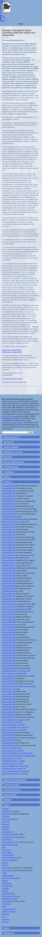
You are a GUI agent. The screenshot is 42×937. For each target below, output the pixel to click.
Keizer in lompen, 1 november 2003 (14, 673)
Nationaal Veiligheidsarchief (13, 462)
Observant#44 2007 (9, 601)
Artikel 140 (5, 824)
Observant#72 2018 (9, 519)
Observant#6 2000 (8, 732)
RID (3, 916)
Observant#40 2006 (9, 619)
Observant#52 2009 (9, 578)
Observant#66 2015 (9, 537)
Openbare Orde (7, 886)
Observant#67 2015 (9, 534)
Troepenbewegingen (11, 467)
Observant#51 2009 (9, 581)
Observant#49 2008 (9, 586)
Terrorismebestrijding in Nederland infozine (16, 604)
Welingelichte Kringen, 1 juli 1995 (13, 761)
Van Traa (5, 922)
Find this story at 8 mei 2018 (12, 378)
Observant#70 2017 (9, 527)
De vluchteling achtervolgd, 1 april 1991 (15, 771)
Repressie (5, 914)
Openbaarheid (8, 442)
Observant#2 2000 (8, 743)
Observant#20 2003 (9, 678)
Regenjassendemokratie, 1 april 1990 (15, 774)
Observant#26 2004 (9, 658)
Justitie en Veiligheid (11, 447)
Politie (4, 906)
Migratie (5, 881)
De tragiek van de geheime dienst (13, 837)
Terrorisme (5, 919)
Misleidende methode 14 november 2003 (16, 671)
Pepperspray (6, 904)
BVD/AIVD (5, 829)
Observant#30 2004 (9, 648)
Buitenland (5, 827)
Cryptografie (6, 834)
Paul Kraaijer (6, 901)
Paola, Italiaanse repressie (11, 896)
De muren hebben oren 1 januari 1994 (15, 766)
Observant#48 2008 (9, 588)
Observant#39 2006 (9, 622)
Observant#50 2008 (9, 583)
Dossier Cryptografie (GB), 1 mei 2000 (15, 727)
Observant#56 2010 (9, 568)
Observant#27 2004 (9, 655)
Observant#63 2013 (9, 545)
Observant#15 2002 (9, 696)
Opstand (5, 891)
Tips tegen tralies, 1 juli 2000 (12, 722)
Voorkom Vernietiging (11, 785)
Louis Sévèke (6, 870)
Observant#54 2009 (9, 573)
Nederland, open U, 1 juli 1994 (12, 763)
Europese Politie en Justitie (11, 857)
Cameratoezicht (7, 832)
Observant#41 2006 (9, 617)
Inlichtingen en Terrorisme (13, 452)
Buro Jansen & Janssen (10, 416)
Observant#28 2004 (9, 653)
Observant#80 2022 (9, 496)
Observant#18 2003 (9, 683)
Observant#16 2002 (9, 694)
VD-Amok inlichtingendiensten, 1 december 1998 (18, 756)
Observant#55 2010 (9, 570)
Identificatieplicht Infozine (10, 591)
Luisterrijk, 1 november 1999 (12, 748)
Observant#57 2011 (9, 563)
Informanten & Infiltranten (10, 878)
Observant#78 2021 (9, 501)
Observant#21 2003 (9, 676)
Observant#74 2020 (9, 511)
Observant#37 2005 (9, 630)
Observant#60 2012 (9, 552)
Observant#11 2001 (9, 707)
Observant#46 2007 (9, 596)
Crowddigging (8, 472)
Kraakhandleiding (9, 795)
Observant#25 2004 (9, 660)
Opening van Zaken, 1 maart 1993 (14, 768)
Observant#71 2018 (9, 524)
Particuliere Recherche (10, 899)
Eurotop (5, 865)
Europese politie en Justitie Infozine (14, 565)
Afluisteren (5, 816)
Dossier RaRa (7, 852)
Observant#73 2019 (9, 514)
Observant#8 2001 (8, 714)
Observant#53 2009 (9, 575)
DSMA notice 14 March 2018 (12, 352)
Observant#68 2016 (9, 532)
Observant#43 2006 (9, 612)
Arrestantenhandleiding (10, 516)
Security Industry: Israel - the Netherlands (16, 555)
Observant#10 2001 (9, 709)
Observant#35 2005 (9, 635)
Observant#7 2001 (8, 717)
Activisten (5, 808)
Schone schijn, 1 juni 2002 (11, 689)
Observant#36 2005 (9, 632)
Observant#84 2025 (9, 486)
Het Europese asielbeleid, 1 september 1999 (17, 753)
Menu (21, 24)
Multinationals (7, 883)
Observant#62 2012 (9, 547)
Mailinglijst (7, 800)
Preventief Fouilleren (9, 909)
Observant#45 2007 (9, 599)
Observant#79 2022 (9, 498)
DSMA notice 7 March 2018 (11, 350)
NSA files (6, 477)
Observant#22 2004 (9, 668)
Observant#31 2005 (9, 645)
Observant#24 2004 (9, 663)
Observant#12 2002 (9, 704)
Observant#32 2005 (9, 642)
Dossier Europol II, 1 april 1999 (12, 750)
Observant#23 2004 (9, 666)
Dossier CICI (6, 850)
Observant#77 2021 (9, 504)
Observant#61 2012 (9, 550)
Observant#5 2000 (8, 735)
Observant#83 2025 (9, 488)
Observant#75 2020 (9, 509)
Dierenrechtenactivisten (10, 845)
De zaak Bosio (7, 839)
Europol (4, 863)
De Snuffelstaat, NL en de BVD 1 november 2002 (19, 686)
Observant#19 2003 (9, 681)
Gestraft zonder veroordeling (12, 624)
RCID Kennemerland (9, 911)
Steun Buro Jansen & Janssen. (12, 422)
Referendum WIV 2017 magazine (13, 522)
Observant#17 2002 (9, 691)
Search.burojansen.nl (11, 437)
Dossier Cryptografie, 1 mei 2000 (13, 725)
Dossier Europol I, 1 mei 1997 (12, 758)
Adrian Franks (7, 814)
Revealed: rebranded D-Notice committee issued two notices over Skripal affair (18, 32)
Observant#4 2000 (8, 738)
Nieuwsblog (7, 457)
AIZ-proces (6, 821)
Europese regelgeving (9, 860)
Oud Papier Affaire (8, 893)
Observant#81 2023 (9, 493)
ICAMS (4, 873)
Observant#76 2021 (9, 506)
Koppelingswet (7, 868)
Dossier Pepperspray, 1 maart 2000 (14, 730)
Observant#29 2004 (9, 650)
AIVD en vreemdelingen (10, 819)
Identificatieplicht (7, 875)
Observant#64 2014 (9, 542)
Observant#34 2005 (9, 637)
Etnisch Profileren (8, 855)
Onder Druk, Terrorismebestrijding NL (15, 609)
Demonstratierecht (8, 842)
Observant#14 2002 (9, 699)
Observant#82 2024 (9, 491)
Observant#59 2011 (9, 558)
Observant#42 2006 (9, 614)
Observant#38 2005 (9, 627)
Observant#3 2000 (8, 740)
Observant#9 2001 (8, 712)
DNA (3, 847)
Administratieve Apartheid (10, 811)
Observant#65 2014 (9, 540)
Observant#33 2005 (9, 640)
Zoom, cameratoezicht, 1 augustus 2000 (16, 720)
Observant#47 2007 (9, 594)
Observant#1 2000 (8, 745)
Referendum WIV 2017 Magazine (15, 780)
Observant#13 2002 (9, 702)
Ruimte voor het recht (9, 606)
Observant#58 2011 (9, 560)
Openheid (5, 888)
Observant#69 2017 (9, 529)
